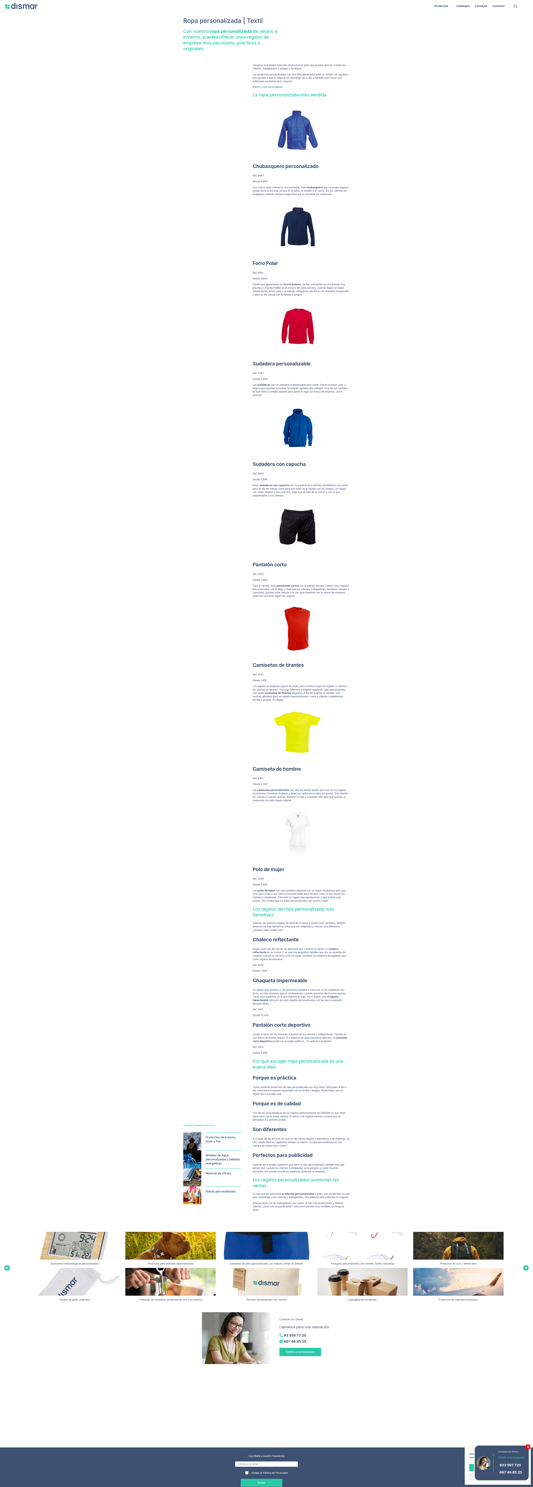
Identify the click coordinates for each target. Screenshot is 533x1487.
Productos (441, 6)
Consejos (481, 6)
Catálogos (463, 6)
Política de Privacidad (275, 1472)
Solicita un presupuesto (300, 1352)
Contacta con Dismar (508, 1452)
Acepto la (269, 1472)
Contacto (498, 6)
